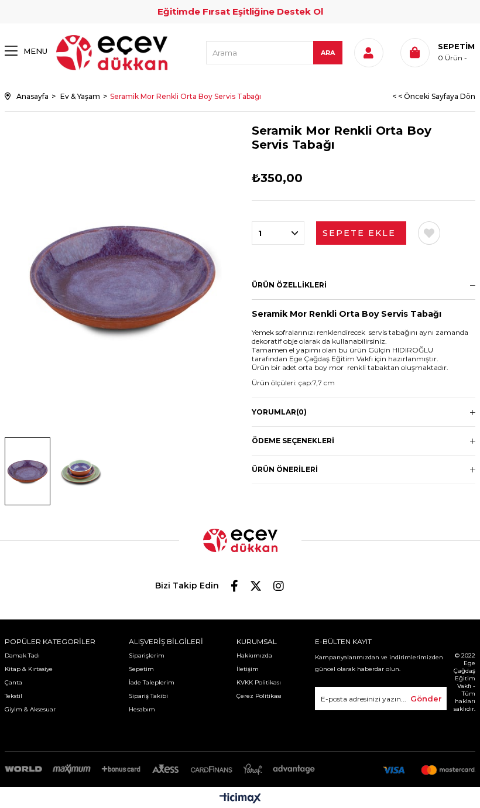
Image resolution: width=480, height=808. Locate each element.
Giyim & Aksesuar (30, 709)
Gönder (426, 698)
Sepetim (141, 669)
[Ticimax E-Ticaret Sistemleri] (240, 799)
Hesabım (142, 709)
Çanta (13, 682)
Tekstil (13, 696)
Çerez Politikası (259, 696)
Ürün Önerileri (285, 469)
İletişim (247, 669)
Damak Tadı (22, 655)
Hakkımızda (254, 655)
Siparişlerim (146, 655)
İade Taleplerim (151, 682)
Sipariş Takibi (148, 696)
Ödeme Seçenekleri (293, 440)
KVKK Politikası (258, 682)
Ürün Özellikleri (289, 284)
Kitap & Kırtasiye (29, 669)
